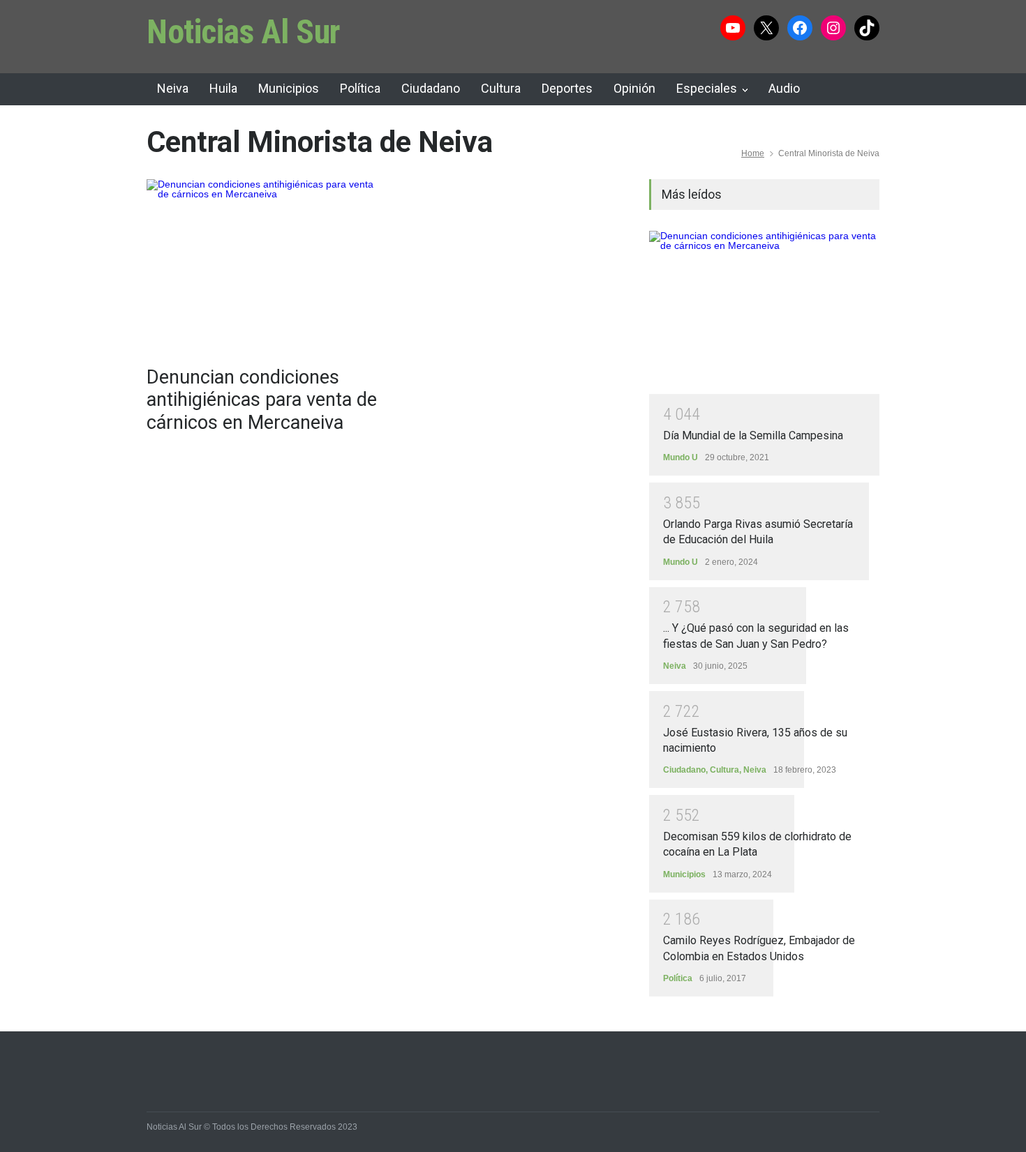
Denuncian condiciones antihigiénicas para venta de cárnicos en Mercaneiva (262, 400)
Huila (223, 88)
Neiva (172, 88)
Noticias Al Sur (244, 32)
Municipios (288, 88)
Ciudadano (430, 88)
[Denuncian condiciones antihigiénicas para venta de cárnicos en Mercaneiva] (262, 265)
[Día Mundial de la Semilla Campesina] (764, 312)
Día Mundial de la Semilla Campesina (753, 435)
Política (360, 88)
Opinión (634, 88)
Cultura (501, 88)
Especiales (706, 88)
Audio (784, 88)
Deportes (567, 88)
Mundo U (680, 457)
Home (752, 153)
